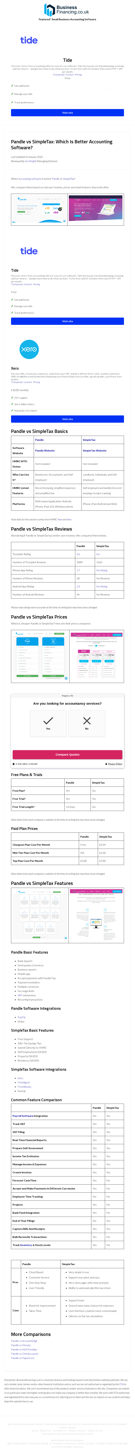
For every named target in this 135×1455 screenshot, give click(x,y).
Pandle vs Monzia (20, 1345)
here (60, 519)
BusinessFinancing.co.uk (67, 9)
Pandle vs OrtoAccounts (24, 1353)
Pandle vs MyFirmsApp (24, 1349)
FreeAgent (24, 1082)
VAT (20, 995)
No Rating (101, 570)
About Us (45, 1430)
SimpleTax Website (95, 450)
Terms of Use (95, 1430)
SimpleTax (68, 178)
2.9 (78, 586)
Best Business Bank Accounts (26, 1424)
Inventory (26, 1244)
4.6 (78, 554)
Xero (20, 1078)
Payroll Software (23, 1115)
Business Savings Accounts (98, 1424)
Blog (35, 1430)
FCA (121, 1384)
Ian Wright (30, 161)
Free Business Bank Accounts (63, 1424)
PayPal (21, 1017)
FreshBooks (24, 1086)
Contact (69, 74)
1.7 (78, 570)
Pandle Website (45, 450)
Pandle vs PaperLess (22, 1357)
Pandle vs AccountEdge (24, 1340)
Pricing (78, 74)
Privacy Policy (77, 1430)
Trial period (58, 74)
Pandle (56, 178)
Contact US (60, 1430)
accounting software (30, 178)
